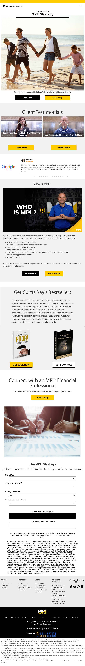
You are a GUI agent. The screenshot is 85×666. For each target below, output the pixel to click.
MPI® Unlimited (6, 584)
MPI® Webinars (40, 586)
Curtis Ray (4, 586)
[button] (3, 127)
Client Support (23, 584)
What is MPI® (39, 584)
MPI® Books (39, 588)
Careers (3, 588)
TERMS (46, 629)
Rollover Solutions (58, 585)
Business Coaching (58, 603)
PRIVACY (54, 629)
